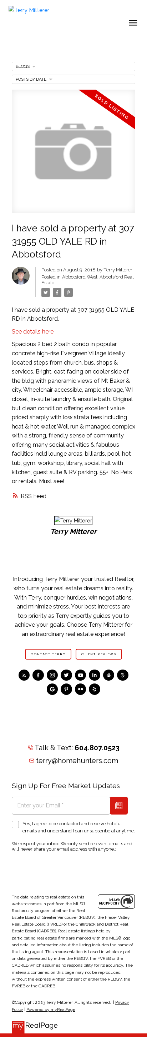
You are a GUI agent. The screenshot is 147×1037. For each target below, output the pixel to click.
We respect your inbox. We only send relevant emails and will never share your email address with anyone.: (72, 846)
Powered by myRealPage (50, 1009)
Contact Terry (48, 654)
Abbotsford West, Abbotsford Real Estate (87, 279)
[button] (48, 654)
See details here (33, 331)
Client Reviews (98, 654)
